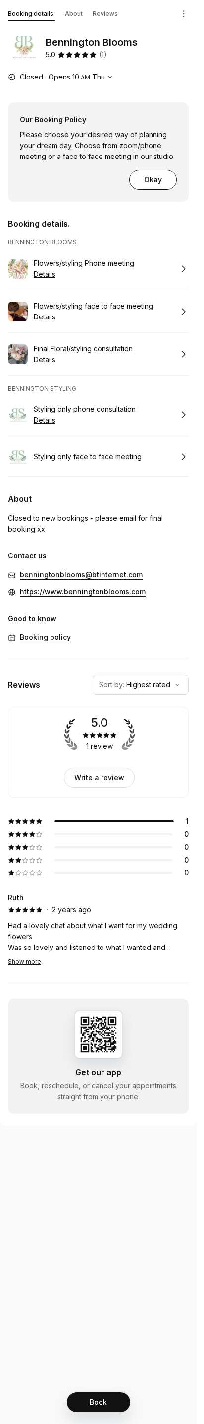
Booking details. (31, 13)
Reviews (105, 13)
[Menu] (184, 14)
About (74, 13)
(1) (103, 54)
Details (44, 274)
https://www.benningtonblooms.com (83, 591)
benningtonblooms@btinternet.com (81, 574)
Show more (24, 961)
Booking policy (45, 637)
